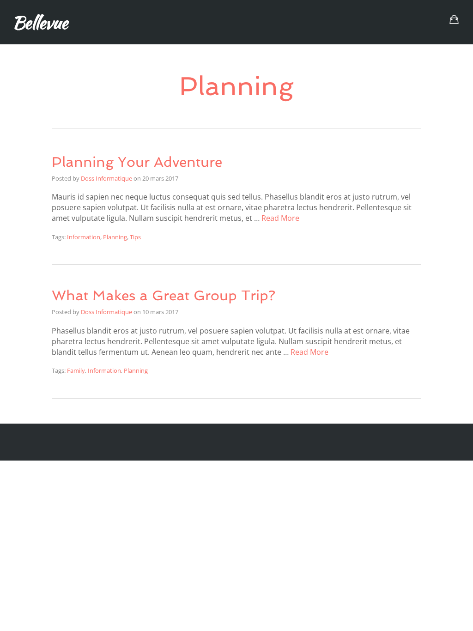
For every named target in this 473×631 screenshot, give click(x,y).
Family (76, 370)
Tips (135, 237)
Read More (280, 218)
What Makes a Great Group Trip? (163, 295)
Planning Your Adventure (137, 162)
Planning (115, 237)
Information (83, 237)
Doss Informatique (106, 178)
